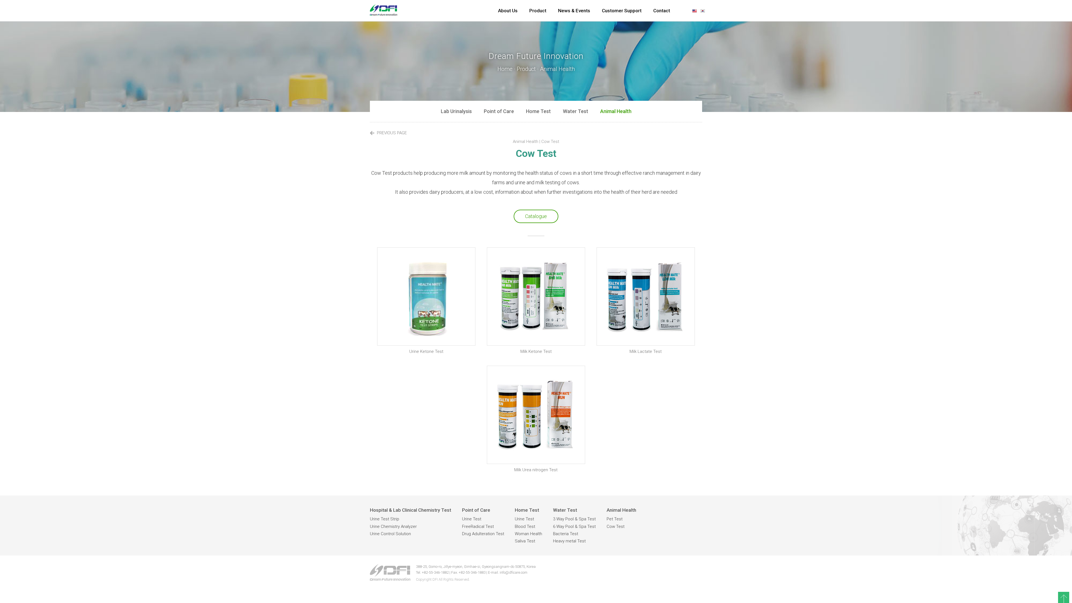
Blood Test (525, 526)
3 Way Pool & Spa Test (574, 518)
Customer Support (622, 10)
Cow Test (615, 526)
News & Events (574, 10)
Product (537, 10)
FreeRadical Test (478, 526)
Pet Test (615, 518)
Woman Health (528, 533)
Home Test (538, 111)
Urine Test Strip (384, 518)
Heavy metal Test (569, 541)
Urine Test (471, 518)
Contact (661, 10)
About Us (508, 10)
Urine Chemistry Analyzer (393, 526)
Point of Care (499, 111)
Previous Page (391, 132)
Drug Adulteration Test (483, 533)
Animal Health (615, 111)
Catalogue (536, 216)
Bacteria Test (565, 533)
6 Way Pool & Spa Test (574, 526)
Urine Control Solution (390, 533)
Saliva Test (525, 541)
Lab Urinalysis (456, 111)
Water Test (575, 111)
